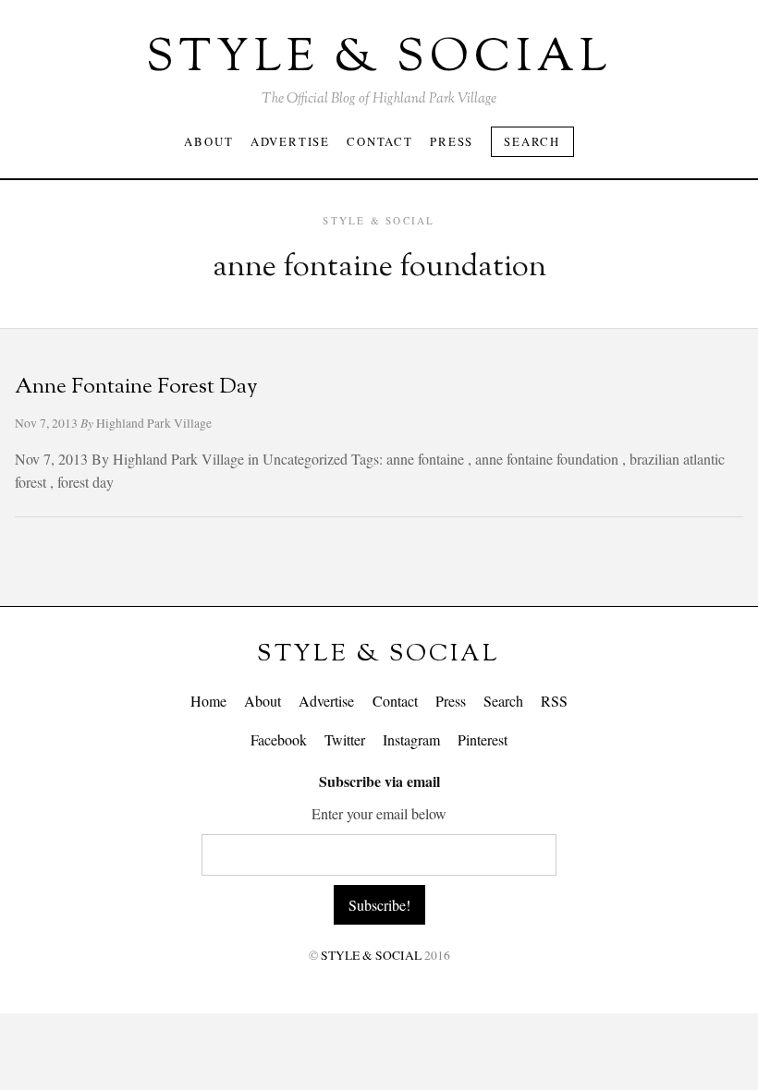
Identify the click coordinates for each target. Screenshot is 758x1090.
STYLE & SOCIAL (378, 654)
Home (208, 700)
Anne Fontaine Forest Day (136, 387)
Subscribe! (379, 904)
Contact (395, 700)
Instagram (411, 739)
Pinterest (482, 739)
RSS (554, 700)
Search (532, 141)
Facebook (279, 739)
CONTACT (380, 141)
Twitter (344, 739)
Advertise (326, 700)
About (262, 700)
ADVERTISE (290, 141)
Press (450, 700)
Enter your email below (379, 813)
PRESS (451, 141)
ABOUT (208, 141)
